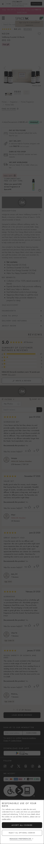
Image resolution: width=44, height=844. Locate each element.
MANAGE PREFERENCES (20, 839)
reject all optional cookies (22, 833)
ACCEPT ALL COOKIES (22, 825)
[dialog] (22, 822)
